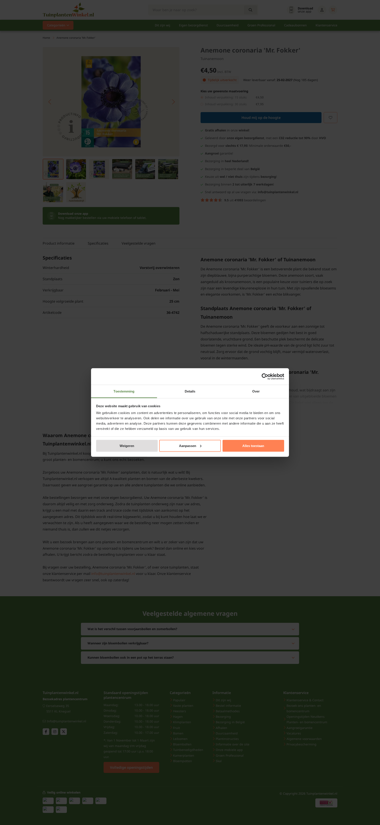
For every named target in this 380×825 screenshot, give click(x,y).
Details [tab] (190, 391)
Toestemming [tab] (123, 391)
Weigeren (127, 445)
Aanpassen (187, 445)
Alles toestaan (253, 445)
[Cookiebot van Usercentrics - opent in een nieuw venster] (265, 376)
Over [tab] (256, 391)
